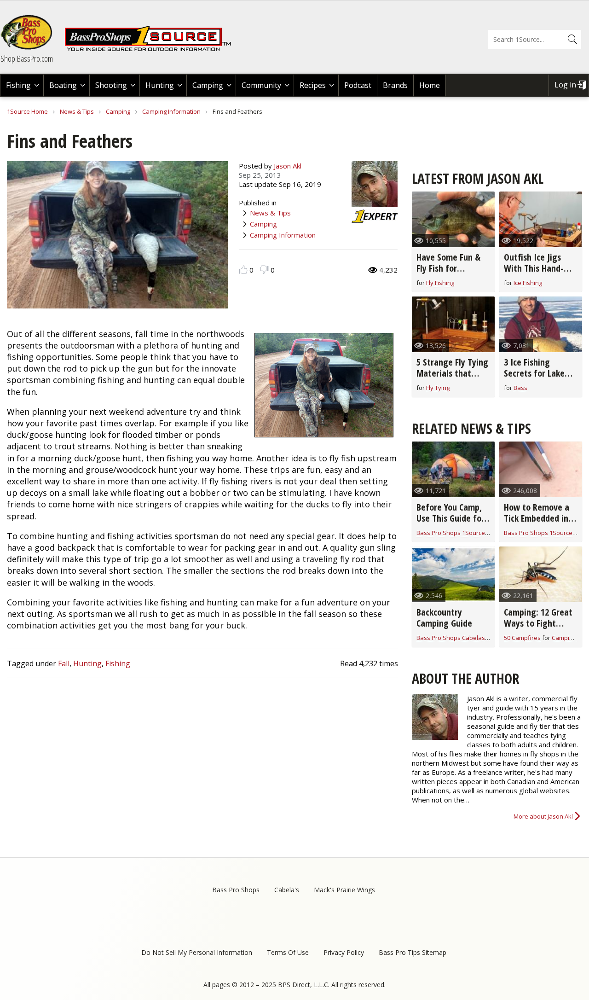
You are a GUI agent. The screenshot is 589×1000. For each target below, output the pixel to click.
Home (429, 85)
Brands (395, 85)
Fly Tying (438, 388)
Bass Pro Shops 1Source (450, 533)
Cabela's (286, 889)
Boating (63, 85)
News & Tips (77, 111)
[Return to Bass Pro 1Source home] (152, 49)
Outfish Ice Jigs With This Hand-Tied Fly (534, 268)
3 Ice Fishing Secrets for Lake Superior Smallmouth (534, 378)
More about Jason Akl (543, 816)
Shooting (111, 85)
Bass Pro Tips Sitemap (412, 952)
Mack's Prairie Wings (344, 889)
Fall (63, 663)
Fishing (18, 85)
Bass (520, 388)
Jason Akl (287, 165)
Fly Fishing (440, 283)
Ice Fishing (528, 283)
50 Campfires (522, 638)
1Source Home (27, 111)
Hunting (159, 85)
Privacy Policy (343, 952)
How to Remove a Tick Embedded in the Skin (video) (536, 518)
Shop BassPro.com (26, 58)
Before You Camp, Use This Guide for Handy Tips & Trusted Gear (450, 524)
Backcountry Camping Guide (444, 617)
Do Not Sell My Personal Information (196, 952)
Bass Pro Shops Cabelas (450, 638)
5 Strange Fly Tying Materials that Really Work (452, 373)
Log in (565, 85)
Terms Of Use (288, 952)
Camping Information (171, 111)
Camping (207, 85)
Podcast (357, 85)
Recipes (313, 85)
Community (261, 85)
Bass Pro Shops (236, 889)
